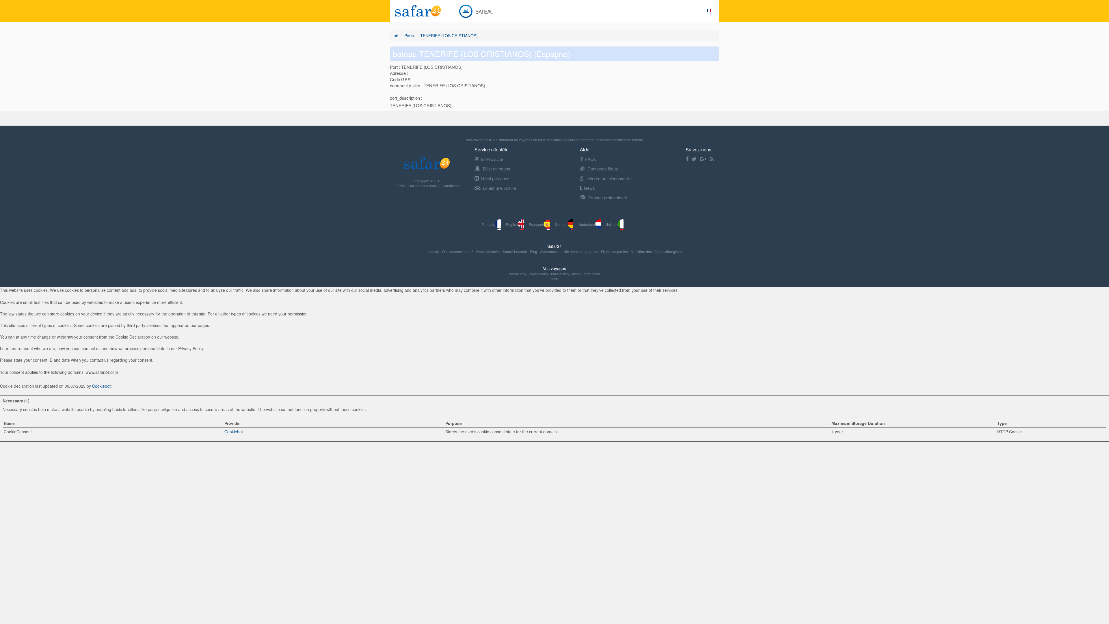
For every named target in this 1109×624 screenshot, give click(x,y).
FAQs (590, 159)
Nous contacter (488, 251)
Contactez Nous (602, 169)
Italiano (612, 224)
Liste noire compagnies (580, 251)
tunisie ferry (560, 273)
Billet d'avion (492, 159)
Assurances (549, 251)
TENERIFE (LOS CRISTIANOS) (449, 35)
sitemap (433, 251)
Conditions (450, 185)
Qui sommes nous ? (424, 185)
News (589, 188)
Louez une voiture (499, 188)
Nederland (586, 224)
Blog (534, 251)
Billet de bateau (497, 169)
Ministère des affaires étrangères (656, 251)
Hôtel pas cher (495, 178)
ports (555, 278)
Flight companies (615, 251)
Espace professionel (607, 197)
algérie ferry (538, 273)
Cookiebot (101, 386)
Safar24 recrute (515, 251)
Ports (409, 35)
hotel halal (592, 273)
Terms (401, 185)
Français (488, 224)
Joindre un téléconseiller (609, 178)
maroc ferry (517, 273)
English (512, 224)
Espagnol (536, 224)
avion (576, 273)
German (561, 224)
